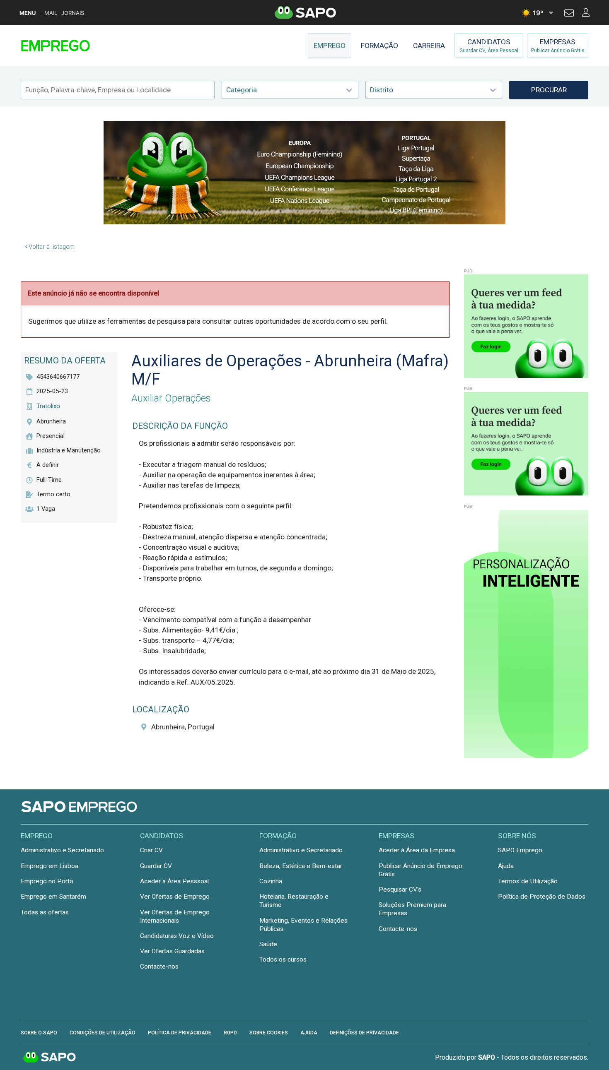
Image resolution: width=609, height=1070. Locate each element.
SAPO (50, 1057)
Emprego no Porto (47, 881)
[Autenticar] (569, 14)
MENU (27, 13)
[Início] (79, 45)
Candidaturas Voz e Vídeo (177, 936)
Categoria (241, 90)
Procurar (549, 90)
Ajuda (506, 866)
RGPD (230, 1033)
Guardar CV (156, 866)
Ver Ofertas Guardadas (172, 951)
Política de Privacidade (179, 1033)
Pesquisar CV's (400, 889)
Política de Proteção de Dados (541, 896)
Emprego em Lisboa (49, 866)
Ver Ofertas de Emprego (175, 896)
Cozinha (270, 881)
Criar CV (151, 850)
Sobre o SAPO (39, 1033)
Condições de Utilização (102, 1033)
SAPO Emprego (520, 850)
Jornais (72, 13)
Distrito (381, 90)
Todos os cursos (283, 959)
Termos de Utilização (528, 881)
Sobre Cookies (268, 1033)
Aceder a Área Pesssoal (174, 881)
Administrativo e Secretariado (62, 850)
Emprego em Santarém (53, 896)
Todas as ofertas (45, 912)
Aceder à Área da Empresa (417, 850)
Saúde (268, 944)
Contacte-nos (159, 966)
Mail (50, 13)
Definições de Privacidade (364, 1033)
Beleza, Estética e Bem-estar (300, 866)
